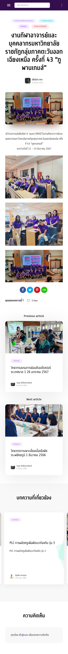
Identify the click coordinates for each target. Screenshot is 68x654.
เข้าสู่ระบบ (23, 635)
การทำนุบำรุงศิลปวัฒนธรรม (23, 20)
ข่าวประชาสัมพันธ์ (40, 26)
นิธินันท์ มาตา (37, 79)
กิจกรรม (24, 26)
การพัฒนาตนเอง (46, 20)
